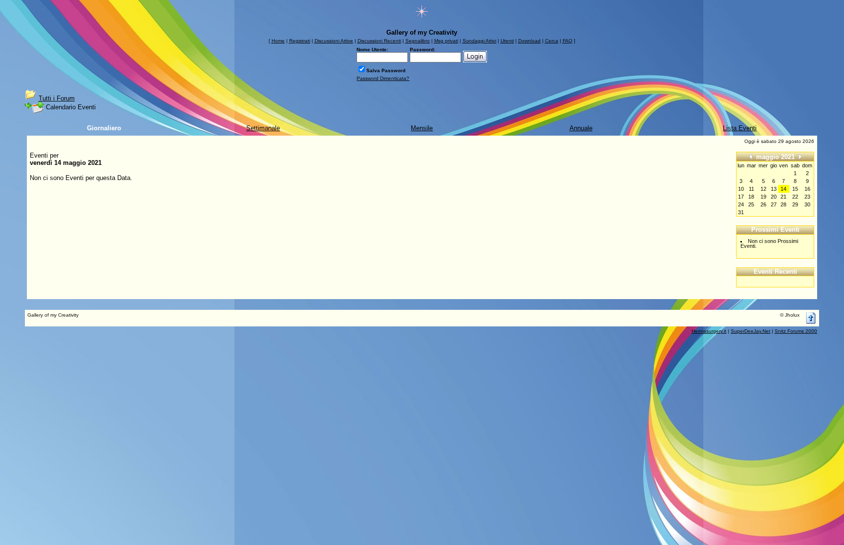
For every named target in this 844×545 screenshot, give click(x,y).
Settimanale (263, 128)
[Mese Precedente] (750, 156)
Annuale (581, 128)
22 (795, 197)
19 (763, 197)
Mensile (422, 128)
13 (774, 189)
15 (795, 189)
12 (763, 189)
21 (783, 197)
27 (774, 204)
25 (751, 204)
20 (774, 197)
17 (741, 197)
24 (741, 204)
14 (783, 189)
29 (795, 204)
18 (751, 197)
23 (807, 197)
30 (807, 204)
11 (751, 189)
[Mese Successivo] (800, 156)
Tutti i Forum (57, 98)
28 (783, 204)
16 (807, 189)
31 (741, 212)
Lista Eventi (740, 128)
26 (763, 204)
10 (741, 189)
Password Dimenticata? (383, 78)
